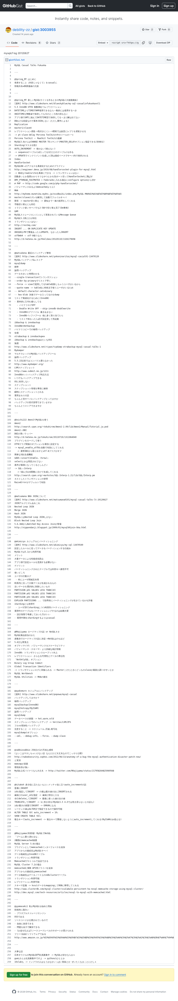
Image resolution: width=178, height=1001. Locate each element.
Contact (104, 991)
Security (63, 991)
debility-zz (21, 30)
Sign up (169, 5)
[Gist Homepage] (13, 6)
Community (84, 991)
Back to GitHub (96, 5)
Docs (95, 991)
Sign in (154, 5)
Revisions (33, 42)
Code (14, 42)
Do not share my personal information (148, 991)
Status (73, 991)
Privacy (52, 991)
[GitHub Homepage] (14, 992)
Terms (43, 991)
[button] (143, 42)
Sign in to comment (115, 974)
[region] (89, 514)
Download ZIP (163, 42)
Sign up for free (18, 974)
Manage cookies (119, 991)
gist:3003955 (44, 30)
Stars (55, 42)
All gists (80, 5)
